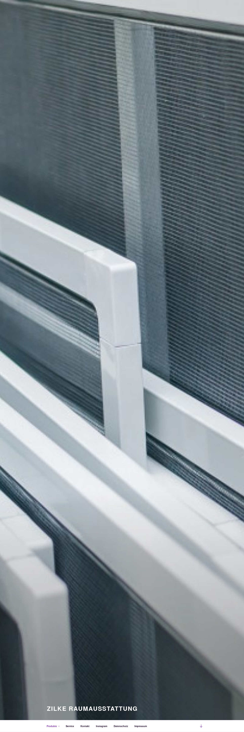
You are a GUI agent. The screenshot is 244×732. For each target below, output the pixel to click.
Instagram (101, 726)
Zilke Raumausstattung (92, 708)
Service (70, 726)
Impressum (140, 726)
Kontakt (85, 726)
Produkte (52, 726)
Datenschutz (121, 726)
